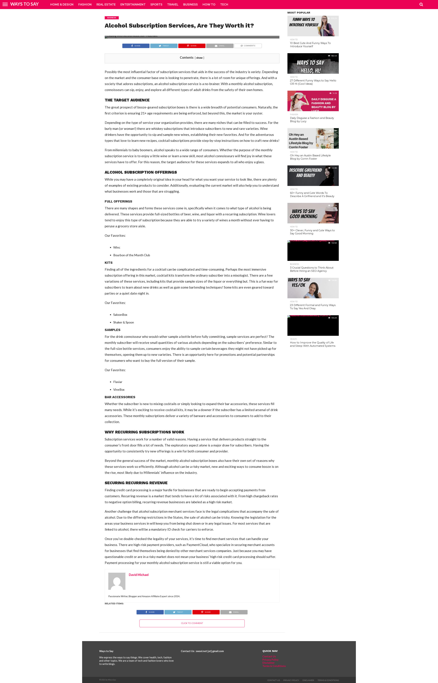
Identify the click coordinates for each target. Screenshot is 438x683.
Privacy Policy (270, 659)
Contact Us (269, 656)
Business (190, 4)
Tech (224, 4)
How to (209, 4)
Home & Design (62, 4)
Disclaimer (268, 662)
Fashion (85, 4)
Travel (172, 4)
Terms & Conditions (274, 666)
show (199, 57)
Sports (156, 4)
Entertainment (133, 4)
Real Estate (106, 4)
